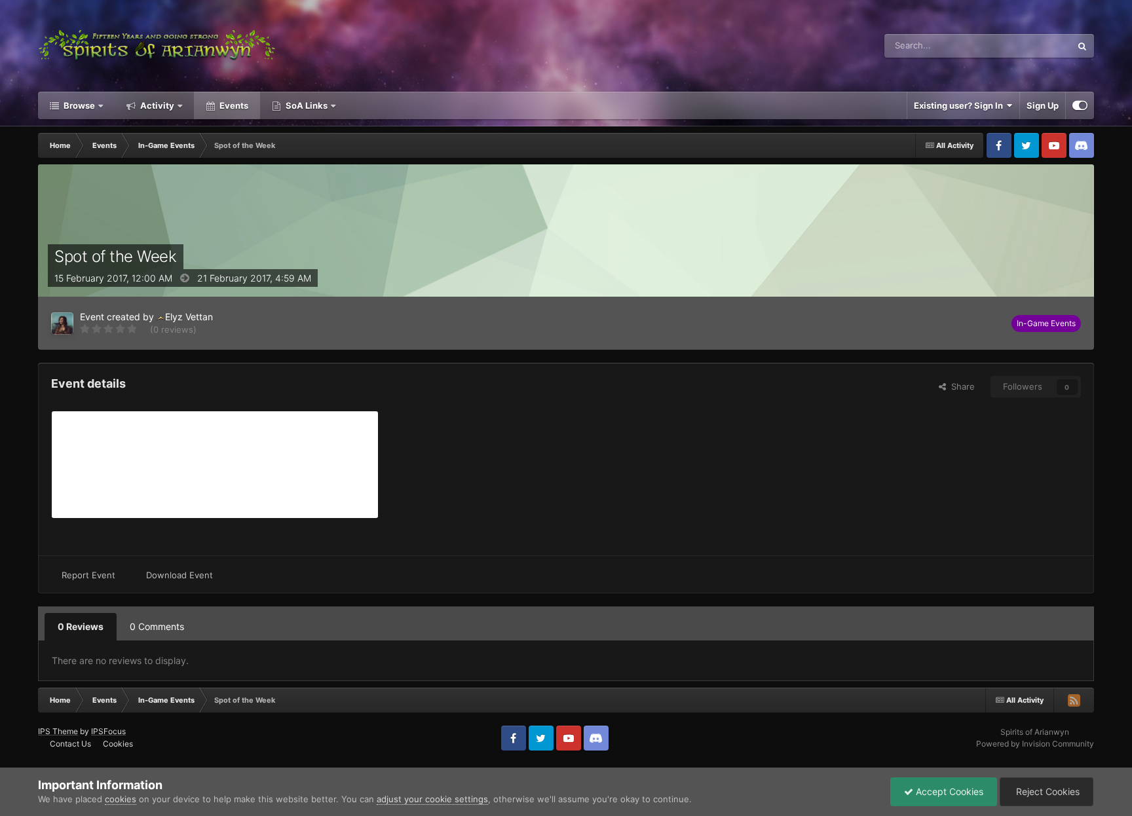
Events (232, 105)
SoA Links (307, 105)
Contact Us (70, 744)
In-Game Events (1046, 323)
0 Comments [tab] (157, 626)
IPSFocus (108, 731)
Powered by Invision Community (1035, 744)
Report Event (88, 575)
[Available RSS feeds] (1073, 700)
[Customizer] (1080, 105)
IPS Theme (58, 731)
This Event (1033, 45)
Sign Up (1043, 105)
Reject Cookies (1046, 791)
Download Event (179, 575)
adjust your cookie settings (432, 799)
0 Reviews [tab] (81, 626)
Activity (156, 105)
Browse (78, 105)
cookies (120, 799)
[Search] (1082, 46)
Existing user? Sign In (960, 105)
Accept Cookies (948, 791)
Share (960, 386)
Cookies (118, 744)
